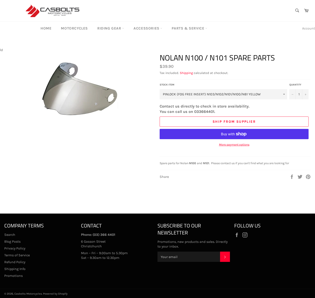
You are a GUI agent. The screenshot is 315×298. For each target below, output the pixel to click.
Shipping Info (15, 269)
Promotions (13, 276)
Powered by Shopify (55, 293)
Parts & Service (188, 28)
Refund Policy (14, 262)
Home (45, 28)
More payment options (234, 144)
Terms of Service (17, 255)
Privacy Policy (14, 248)
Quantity (295, 84)
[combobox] (297, 11)
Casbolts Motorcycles (28, 293)
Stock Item (167, 84)
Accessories (147, 28)
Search (9, 235)
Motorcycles (74, 28)
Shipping (186, 73)
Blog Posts (12, 241)
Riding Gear (109, 28)
